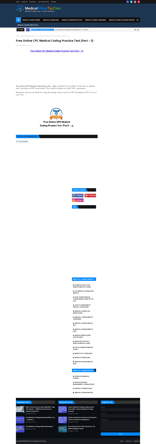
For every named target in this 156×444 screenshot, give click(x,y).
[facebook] (127, 1)
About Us (24, 2)
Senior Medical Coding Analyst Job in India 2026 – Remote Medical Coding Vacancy (81, 409)
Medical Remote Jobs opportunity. (82, 336)
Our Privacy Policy (43, 2)
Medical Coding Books (83, 388)
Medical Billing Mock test (28, 36)
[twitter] (131, 1)
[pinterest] (138, 1)
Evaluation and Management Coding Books (83, 383)
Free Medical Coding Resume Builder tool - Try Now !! (72, 30)
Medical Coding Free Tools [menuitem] (28, 25)
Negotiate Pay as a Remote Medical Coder (81, 342)
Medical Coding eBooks (84, 392)
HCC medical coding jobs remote (83, 292)
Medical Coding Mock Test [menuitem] (72, 20)
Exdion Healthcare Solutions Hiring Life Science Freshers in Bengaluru (82, 418)
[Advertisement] (101, 10)
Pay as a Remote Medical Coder (83, 348)
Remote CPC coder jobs (83, 353)
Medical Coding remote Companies (83, 318)
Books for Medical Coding (81, 377)
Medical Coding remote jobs (83, 330)
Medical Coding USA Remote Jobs (81, 312)
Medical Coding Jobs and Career (36, 441)
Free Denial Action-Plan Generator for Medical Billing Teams (81, 427)
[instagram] (135, 1)
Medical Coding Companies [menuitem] (95, 20)
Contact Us (33, 2)
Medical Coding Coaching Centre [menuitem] (121, 20)
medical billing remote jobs (83, 362)
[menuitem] (18, 19)
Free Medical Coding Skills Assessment (39, 426)
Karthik (19, 45)
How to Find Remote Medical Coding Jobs (82, 306)
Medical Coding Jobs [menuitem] (51, 20)
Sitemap (53, 2)
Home (18, 2)
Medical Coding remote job (83, 324)
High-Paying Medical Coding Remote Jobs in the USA (83, 299)
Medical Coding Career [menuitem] (31, 20)
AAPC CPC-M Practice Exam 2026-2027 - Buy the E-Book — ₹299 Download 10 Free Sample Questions (40, 409)
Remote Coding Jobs (82, 357)
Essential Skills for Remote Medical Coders (82, 286)
